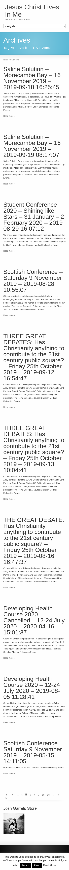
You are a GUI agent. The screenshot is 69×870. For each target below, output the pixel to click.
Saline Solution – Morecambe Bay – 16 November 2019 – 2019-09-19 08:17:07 (32, 145)
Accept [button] (25, 865)
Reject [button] (37, 865)
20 (48, 795)
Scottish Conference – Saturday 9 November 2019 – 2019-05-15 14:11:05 (33, 752)
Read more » (9, 116)
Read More (49, 865)
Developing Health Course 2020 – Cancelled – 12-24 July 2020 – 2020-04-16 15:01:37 (34, 620)
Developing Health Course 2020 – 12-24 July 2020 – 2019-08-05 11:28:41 (31, 687)
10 (43, 795)
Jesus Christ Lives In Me (32, 10)
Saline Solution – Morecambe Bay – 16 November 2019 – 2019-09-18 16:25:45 (32, 78)
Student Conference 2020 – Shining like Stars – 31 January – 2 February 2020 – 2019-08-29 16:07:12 (34, 216)
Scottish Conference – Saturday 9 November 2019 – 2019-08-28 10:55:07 (33, 280)
